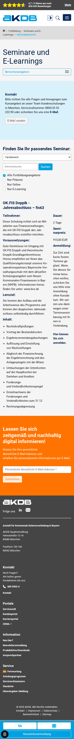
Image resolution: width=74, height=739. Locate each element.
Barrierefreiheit (31, 714)
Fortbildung (14, 31)
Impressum (34, 710)
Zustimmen (12, 479)
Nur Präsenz (15, 180)
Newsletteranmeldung (15, 645)
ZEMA (6, 624)
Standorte (8, 686)
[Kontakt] (54, 725)
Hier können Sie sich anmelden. (60, 339)
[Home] (4, 31)
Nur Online (13, 184)
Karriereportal (10, 619)
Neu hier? (8, 640)
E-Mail (54, 112)
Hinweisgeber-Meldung (15, 691)
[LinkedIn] (20, 510)
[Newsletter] (28, 510)
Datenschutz (50, 710)
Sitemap (46, 714)
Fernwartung (14, 671)
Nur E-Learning (16, 189)
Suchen (45, 167)
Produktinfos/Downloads (16, 650)
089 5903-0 (13, 586)
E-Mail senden (16, 120)
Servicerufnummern (14, 681)
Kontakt (7, 592)
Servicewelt (9, 609)
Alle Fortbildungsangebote (23, 175)
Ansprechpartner (12, 655)
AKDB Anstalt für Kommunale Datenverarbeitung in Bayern (20, 18)
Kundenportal (10, 614)
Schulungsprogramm (14, 676)
